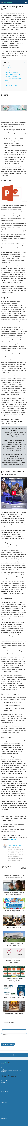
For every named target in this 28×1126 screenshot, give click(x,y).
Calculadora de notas (6, 1083)
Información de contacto (12, 85)
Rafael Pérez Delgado (14, 845)
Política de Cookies (5, 1097)
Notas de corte (4, 1082)
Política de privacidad (6, 1091)
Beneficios (7, 65)
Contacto (3, 1107)
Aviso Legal (4, 1102)
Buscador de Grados (6, 1080)
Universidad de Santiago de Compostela (22, 867)
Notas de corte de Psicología (6, 867)
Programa (7, 70)
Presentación (8, 67)
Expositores (8, 82)
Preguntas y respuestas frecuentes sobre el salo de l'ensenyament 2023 (13, 74)
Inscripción (7, 88)
